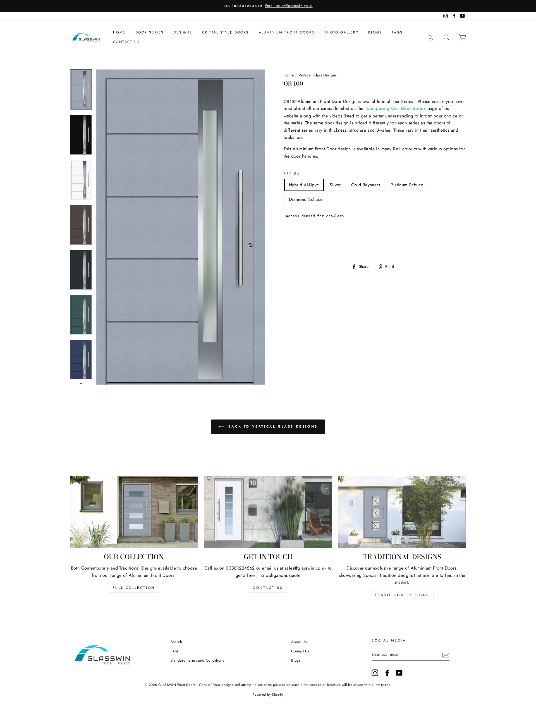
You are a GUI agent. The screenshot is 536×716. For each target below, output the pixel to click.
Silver (335, 185)
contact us (268, 587)
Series (292, 173)
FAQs (397, 32)
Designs (183, 32)
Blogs (375, 32)
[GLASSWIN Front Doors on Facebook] (387, 672)
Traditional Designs (402, 594)
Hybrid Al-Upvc (304, 185)
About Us (299, 642)
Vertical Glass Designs (317, 75)
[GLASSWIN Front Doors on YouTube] (399, 672)
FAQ (174, 651)
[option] (268, 6)
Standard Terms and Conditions (197, 660)
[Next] (81, 382)
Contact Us (126, 41)
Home (119, 32)
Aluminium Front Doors (286, 32)
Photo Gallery (341, 32)
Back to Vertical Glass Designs (272, 426)
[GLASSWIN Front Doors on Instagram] (375, 672)
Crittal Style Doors (225, 32)
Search (176, 642)
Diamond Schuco (306, 199)
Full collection (134, 587)
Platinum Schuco (407, 185)
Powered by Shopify (268, 694)
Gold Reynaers (365, 185)
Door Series (149, 32)
